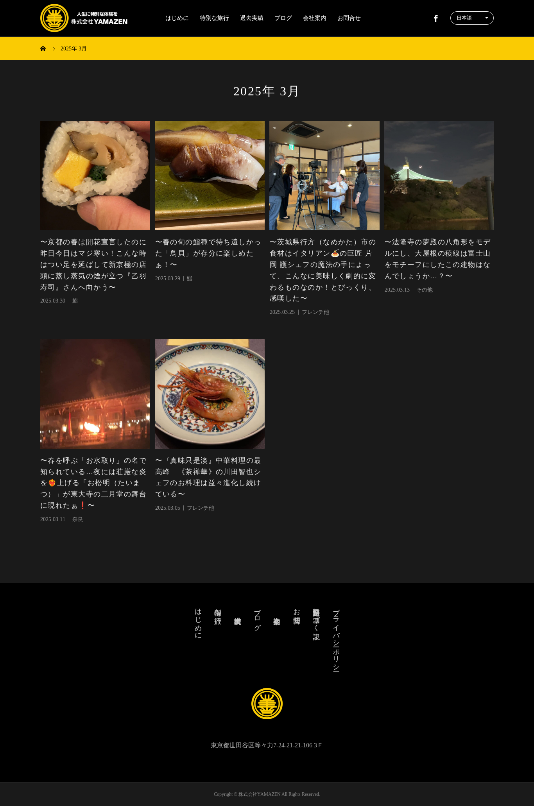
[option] (95, 176)
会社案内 (314, 18)
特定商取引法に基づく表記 (316, 616)
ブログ (283, 18)
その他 (424, 290)
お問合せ (349, 18)
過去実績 (251, 18)
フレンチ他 (315, 312)
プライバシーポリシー (336, 636)
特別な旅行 (214, 18)
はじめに (177, 18)
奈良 (77, 519)
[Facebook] (436, 18)
